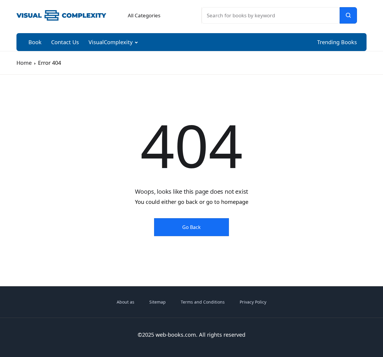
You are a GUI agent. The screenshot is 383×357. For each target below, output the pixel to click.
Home (24, 62)
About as (125, 302)
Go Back (191, 227)
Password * (258, 79)
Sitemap (157, 302)
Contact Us (65, 42)
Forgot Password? (348, 112)
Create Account (308, 160)
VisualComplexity (111, 42)
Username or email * (270, 46)
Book (35, 42)
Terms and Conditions (203, 302)
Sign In (308, 135)
